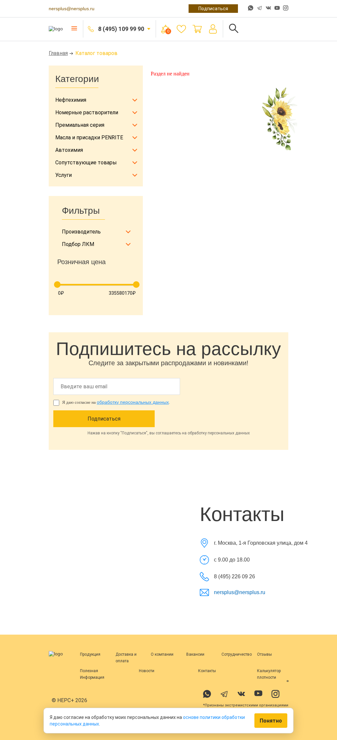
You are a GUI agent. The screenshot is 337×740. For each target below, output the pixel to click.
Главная (58, 53)
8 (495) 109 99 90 (121, 29)
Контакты (207, 671)
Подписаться (213, 8)
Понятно (271, 721)
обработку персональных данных (133, 402)
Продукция (90, 654)
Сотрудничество (236, 654)
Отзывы (264, 654)
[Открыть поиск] (233, 28)
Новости (146, 671)
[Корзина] (197, 29)
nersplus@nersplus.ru (71, 8)
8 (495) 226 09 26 (234, 576)
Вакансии (195, 654)
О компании (162, 654)
